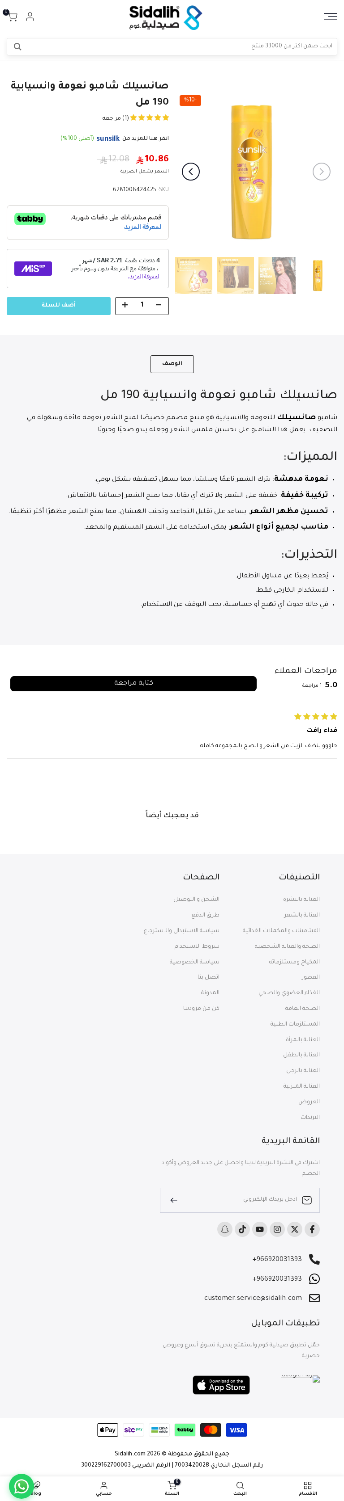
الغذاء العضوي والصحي (289, 993)
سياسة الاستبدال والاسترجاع (181, 931)
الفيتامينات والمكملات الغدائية (281, 931)
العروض (309, 1102)
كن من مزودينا (201, 1009)
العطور (311, 978)
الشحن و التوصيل (196, 900)
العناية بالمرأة (303, 1040)
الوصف (172, 364)
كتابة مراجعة (133, 683)
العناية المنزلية (302, 1087)
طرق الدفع (205, 915)
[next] (191, 172)
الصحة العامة (302, 1009)
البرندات (310, 1118)
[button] (149, 119)
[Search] (17, 46)
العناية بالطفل (301, 1055)
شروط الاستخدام (197, 947)
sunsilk (108, 139)
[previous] (322, 172)
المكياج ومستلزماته (294, 962)
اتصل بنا (208, 978)
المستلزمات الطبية (295, 1025)
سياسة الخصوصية (194, 962)
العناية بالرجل (303, 1071)
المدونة (210, 993)
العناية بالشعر (302, 915)
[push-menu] (330, 16)
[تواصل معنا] (21, 1486)
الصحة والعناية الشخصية (287, 947)
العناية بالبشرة (301, 900)
